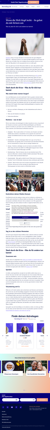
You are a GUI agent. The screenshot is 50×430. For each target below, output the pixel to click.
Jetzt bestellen (33, 2)
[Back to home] (6, 7)
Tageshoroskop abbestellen (6, 427)
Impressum (4, 414)
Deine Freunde (11, 242)
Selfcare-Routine (27, 82)
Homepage (4, 12)
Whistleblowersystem (6, 422)
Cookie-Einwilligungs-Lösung (29, 212)
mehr (25, 220)
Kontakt (3, 411)
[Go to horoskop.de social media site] (3, 407)
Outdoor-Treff (29, 266)
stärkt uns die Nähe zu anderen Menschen (32, 259)
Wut (37, 75)
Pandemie (8, 57)
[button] (3, 335)
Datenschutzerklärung (6, 416)
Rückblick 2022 (5, 419)
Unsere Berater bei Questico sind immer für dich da (18, 310)
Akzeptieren (25, 217)
